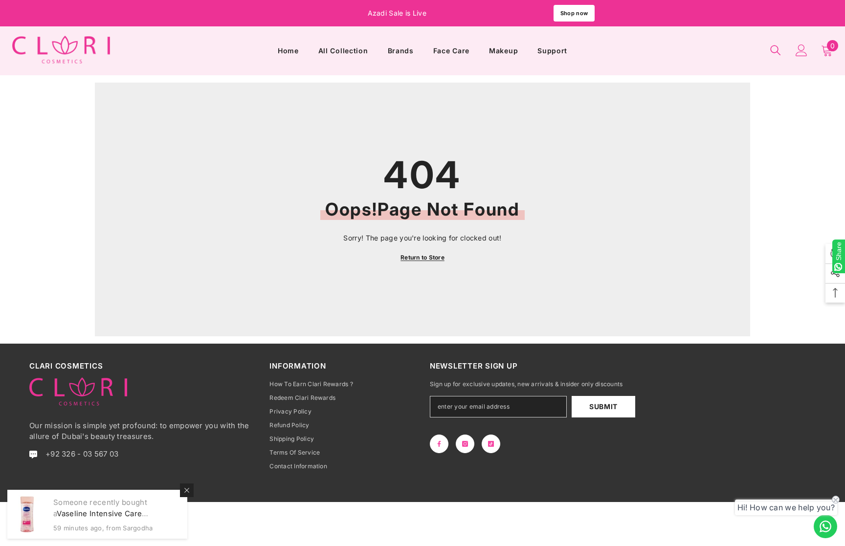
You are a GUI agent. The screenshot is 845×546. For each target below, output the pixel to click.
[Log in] (801, 50)
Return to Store (422, 257)
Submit (603, 406)
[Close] (187, 490)
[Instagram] (465, 444)
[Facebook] (439, 444)
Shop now (574, 13)
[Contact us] (825, 526)
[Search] (775, 50)
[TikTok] (491, 444)
